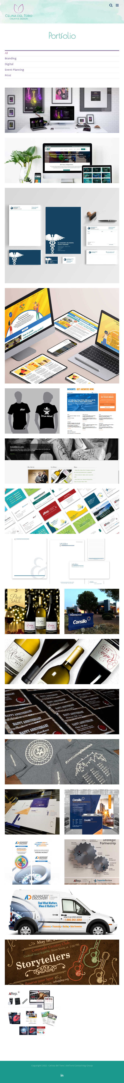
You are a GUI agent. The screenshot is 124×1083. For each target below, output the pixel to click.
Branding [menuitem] (10, 58)
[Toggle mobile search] (111, 5)
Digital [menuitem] (9, 64)
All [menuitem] (6, 53)
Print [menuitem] (8, 75)
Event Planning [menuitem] (14, 70)
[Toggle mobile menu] (117, 5)
